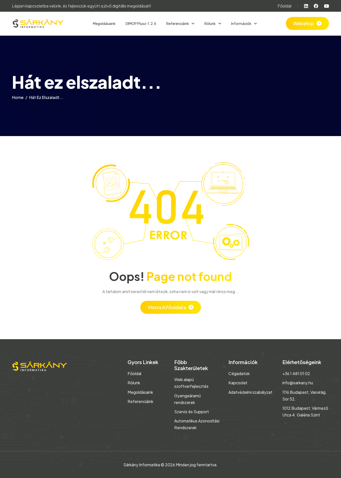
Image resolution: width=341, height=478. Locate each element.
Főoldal (284, 5)
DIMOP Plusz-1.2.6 (141, 23)
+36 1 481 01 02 (296, 373)
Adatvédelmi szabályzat (250, 392)
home (17, 97)
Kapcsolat (237, 382)
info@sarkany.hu (297, 382)
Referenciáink (140, 401)
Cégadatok (239, 373)
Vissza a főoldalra (167, 307)
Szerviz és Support (191, 411)
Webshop (303, 23)
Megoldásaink (104, 23)
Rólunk (134, 382)
